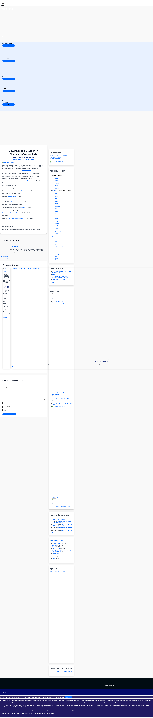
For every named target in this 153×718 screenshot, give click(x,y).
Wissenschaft (57, 235)
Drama (56, 199)
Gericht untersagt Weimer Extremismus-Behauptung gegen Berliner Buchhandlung (101, 359)
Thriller (56, 228)
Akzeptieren (68, 697)
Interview (57, 183)
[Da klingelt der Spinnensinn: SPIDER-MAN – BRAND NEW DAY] (59, 157)
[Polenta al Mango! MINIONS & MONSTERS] (59, 160)
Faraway (54, 558)
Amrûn (28, 180)
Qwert (53, 546)
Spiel (56, 256)
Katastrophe (57, 206)
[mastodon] (3, 2)
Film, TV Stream (59, 246)
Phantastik (32, 159)
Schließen (2, 716)
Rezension (57, 188)
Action (56, 194)
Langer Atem (55, 545)
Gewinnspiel (57, 181)
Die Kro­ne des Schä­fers (15, 201)
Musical (56, 210)
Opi (53, 556)
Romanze (57, 216)
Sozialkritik (57, 223)
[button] (12, 43)
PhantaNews (6, 9)
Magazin (56, 251)
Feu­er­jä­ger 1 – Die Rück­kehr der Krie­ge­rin (20, 190)
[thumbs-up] (3, 5)
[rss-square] (3, 3)
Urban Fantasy (58, 230)
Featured (57, 180)
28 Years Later (55, 560)
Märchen (56, 213)
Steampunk (57, 225)
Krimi (56, 208)
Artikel (56, 176)
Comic (56, 243)
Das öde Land (23, 207)
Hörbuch (56, 249)
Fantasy (56, 201)
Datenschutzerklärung (109, 685)
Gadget (56, 248)
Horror (56, 205)
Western (56, 233)
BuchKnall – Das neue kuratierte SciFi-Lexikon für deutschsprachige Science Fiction (6, 278)
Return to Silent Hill (56, 543)
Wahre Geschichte (58, 231)
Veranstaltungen (32, 157)
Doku (56, 198)
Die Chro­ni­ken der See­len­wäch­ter (16, 218)
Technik (56, 226)
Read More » (5, 317)
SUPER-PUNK (55, 553)
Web (56, 259)
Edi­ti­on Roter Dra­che (26, 170)
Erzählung (57, 178)
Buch (27, 157)
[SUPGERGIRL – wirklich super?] (57, 161)
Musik (56, 253)
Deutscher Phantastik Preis (18, 159)
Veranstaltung (58, 258)
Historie (56, 203)
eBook (56, 244)
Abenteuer (57, 193)
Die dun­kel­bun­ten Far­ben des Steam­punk (11, 212)
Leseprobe (57, 186)
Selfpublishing (58, 221)
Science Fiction (58, 220)
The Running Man (56, 548)
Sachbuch (57, 218)
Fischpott (59, 540)
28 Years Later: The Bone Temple (59, 555)
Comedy (56, 196)
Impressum (111, 684)
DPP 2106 (27, 159)
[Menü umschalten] (8, 45)
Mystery (56, 211)
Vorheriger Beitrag (4, 256)
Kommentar (57, 185)
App (55, 239)
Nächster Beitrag (4, 258)
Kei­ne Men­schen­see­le (12, 196)
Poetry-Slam (57, 254)
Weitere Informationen (59, 697)
